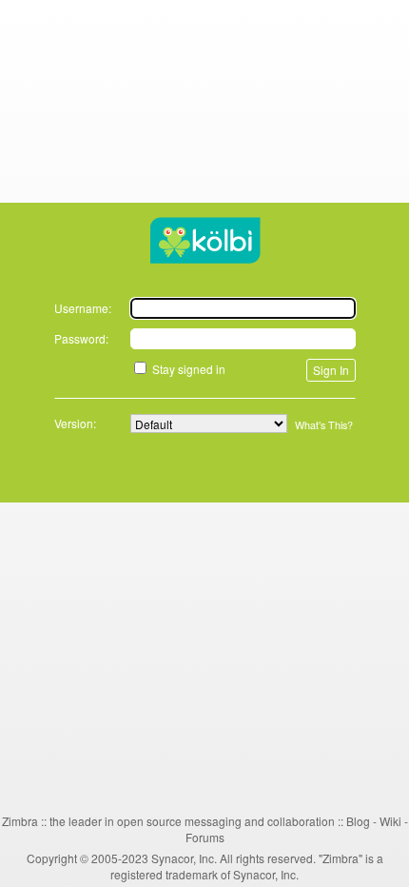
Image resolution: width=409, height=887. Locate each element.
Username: (82, 308)
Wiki (390, 821)
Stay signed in (188, 369)
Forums (204, 837)
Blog (358, 821)
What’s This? (324, 425)
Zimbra (20, 821)
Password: (81, 338)
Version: (75, 423)
